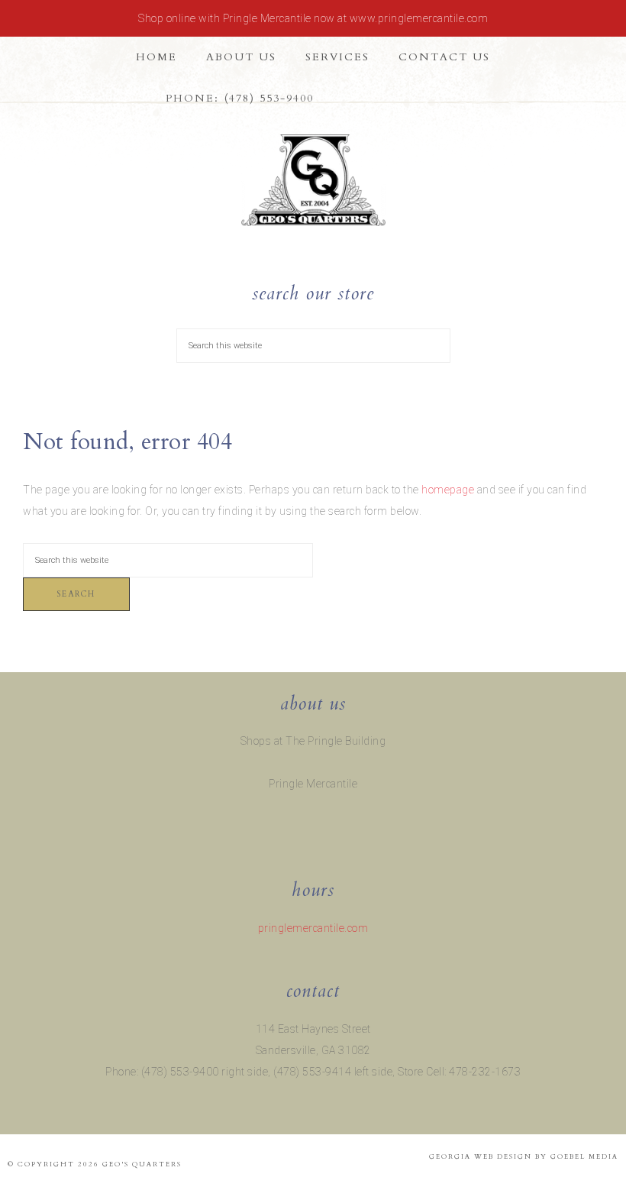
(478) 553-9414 (312, 1072)
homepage (447, 490)
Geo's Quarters (313, 180)
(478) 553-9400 (269, 98)
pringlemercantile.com (313, 928)
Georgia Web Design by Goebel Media (523, 1156)
